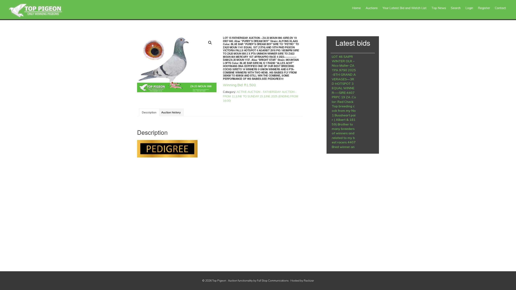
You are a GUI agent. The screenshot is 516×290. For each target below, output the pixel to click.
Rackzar (309, 280)
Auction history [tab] (171, 112)
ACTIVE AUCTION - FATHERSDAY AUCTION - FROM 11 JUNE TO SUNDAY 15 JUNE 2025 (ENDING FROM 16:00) (260, 96)
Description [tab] (149, 112)
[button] (210, 42)
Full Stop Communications (273, 280)
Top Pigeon (40, 10)
